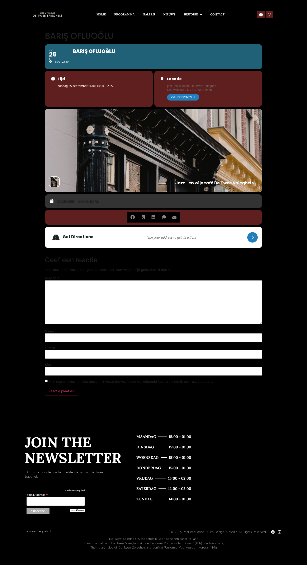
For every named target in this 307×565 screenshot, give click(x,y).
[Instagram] (269, 14)
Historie (191, 14)
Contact (217, 14)
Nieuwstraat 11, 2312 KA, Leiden (189, 90)
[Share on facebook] (132, 217)
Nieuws (169, 14)
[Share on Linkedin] (153, 217)
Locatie (174, 79)
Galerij (149, 14)
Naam (49, 331)
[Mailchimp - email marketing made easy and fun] (77, 510)
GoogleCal (88, 202)
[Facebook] (261, 14)
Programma (124, 14)
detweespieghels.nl (38, 531)
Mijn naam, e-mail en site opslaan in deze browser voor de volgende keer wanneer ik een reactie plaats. (131, 381)
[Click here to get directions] (252, 237)
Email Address (37, 494)
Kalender (65, 202)
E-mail (50, 348)
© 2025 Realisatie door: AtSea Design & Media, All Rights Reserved (218, 532)
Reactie (52, 278)
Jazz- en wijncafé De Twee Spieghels (192, 86)
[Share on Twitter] (143, 217)
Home (101, 14)
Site (48, 364)
